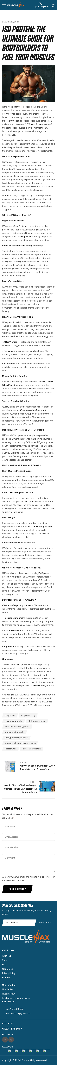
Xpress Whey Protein (37, 634)
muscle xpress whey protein (17, 726)
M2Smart (6, 435)
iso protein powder (13, 721)
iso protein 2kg (28, 715)
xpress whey (10, 749)
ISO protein (25, 236)
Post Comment (17, 889)
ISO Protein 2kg (9, 195)
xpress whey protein (32, 749)
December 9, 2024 (10, 22)
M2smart (24, 1060)
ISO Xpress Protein (33, 501)
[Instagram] (11, 1040)
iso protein (10, 715)
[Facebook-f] (5, 1040)
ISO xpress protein (37, 721)
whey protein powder (14, 732)
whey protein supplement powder (20, 743)
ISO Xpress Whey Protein (14, 226)
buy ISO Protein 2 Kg (31, 442)
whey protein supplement (16, 737)
